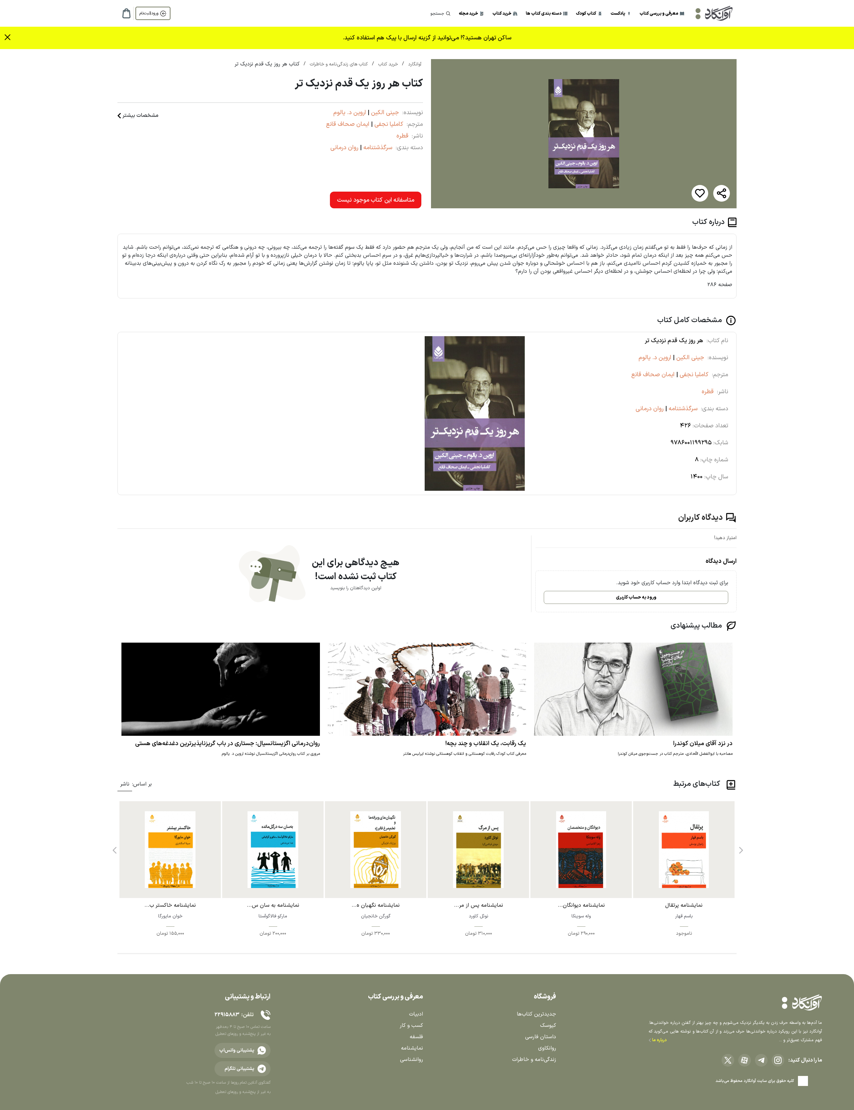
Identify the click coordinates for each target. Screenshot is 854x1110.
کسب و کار (411, 1026)
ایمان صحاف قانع (347, 124)
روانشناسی (411, 1060)
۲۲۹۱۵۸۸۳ (227, 1015)
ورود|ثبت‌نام (148, 13)
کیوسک (548, 1026)
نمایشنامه (412, 1048)
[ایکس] (728, 1060)
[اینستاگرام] (778, 1060)
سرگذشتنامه (377, 147)
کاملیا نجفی (388, 124)
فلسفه (416, 1037)
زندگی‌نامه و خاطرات (534, 1060)
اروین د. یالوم (349, 112)
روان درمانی (344, 147)
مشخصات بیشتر (140, 116)
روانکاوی (547, 1048)
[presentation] (740, 848)
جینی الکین (384, 112)
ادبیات (416, 1014)
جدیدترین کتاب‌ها (536, 1014)
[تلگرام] (761, 1060)
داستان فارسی (540, 1037)
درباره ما (659, 1040)
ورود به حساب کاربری (636, 597)
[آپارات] (744, 1060)
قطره (402, 136)
